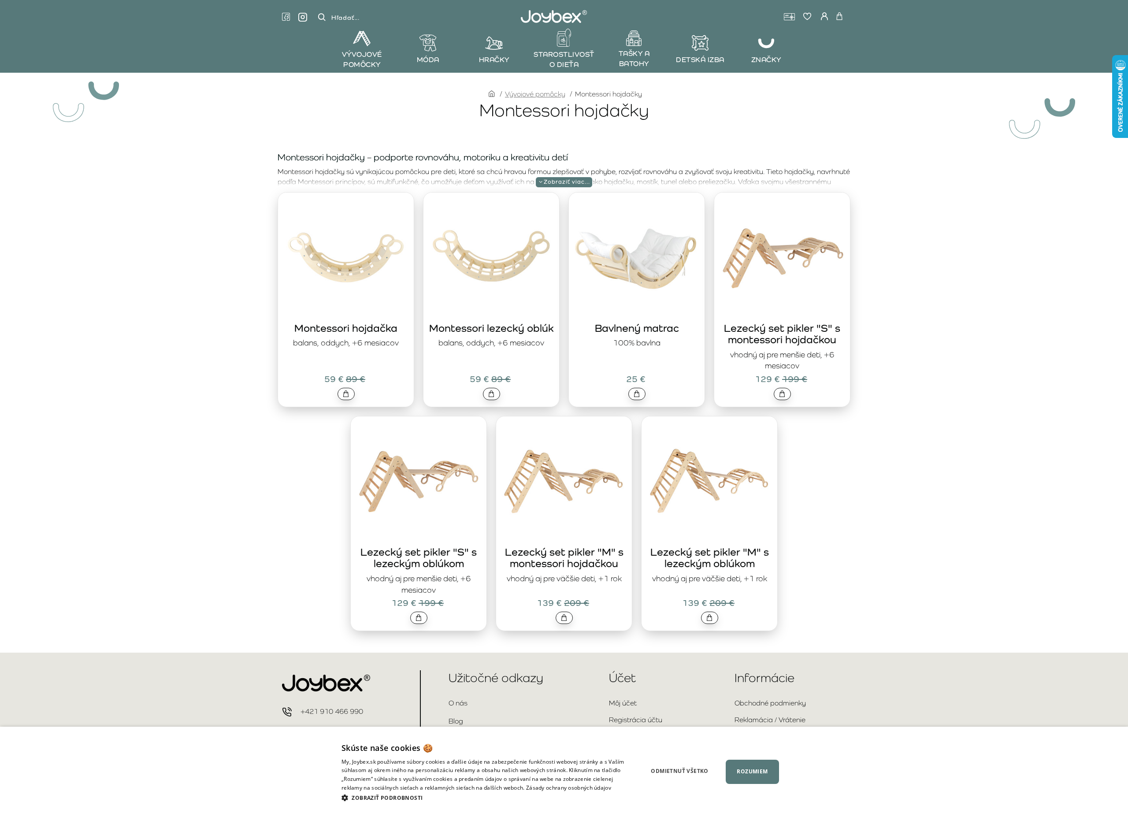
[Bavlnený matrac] (636, 257)
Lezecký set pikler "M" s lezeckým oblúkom (709, 557)
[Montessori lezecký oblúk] (491, 257)
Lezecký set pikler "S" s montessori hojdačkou (782, 333)
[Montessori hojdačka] (346, 257)
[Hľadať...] (321, 17)
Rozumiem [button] (752, 771)
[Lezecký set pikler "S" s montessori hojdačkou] (782, 257)
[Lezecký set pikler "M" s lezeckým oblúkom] (709, 481)
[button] (346, 394)
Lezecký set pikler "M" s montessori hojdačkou (564, 557)
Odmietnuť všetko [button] (679, 771)
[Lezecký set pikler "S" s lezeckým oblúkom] (418, 481)
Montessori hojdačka (345, 328)
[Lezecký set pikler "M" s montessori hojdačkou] (564, 481)
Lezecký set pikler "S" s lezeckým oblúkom (418, 557)
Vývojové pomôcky (535, 94)
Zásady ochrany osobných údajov (568, 787)
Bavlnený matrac (637, 328)
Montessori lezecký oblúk (491, 328)
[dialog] (564, 772)
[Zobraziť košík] (839, 17)
